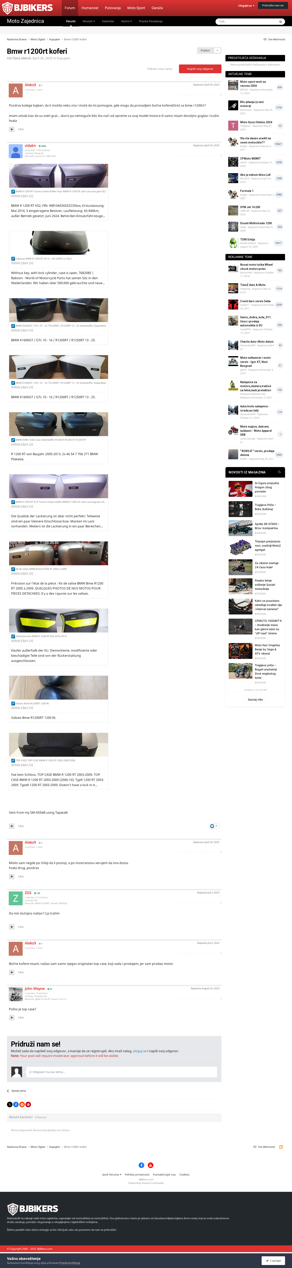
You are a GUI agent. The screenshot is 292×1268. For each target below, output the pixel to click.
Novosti (88, 21)
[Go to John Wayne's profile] (16, 994)
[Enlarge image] (13, 191)
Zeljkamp (245, 288)
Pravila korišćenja (70, 1263)
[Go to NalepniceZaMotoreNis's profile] (233, 385)
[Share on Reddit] (22, 1104)
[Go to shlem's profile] (233, 162)
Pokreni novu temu (159, 69)
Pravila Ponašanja (150, 21)
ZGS (28, 892)
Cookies (184, 1174)
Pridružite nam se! (273, 5)
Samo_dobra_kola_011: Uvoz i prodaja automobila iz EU (255, 321)
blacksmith (246, 272)
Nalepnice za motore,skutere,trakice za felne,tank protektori (255, 386)
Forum (70, 8)
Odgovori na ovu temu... (48, 1072)
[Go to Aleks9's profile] (16, 90)
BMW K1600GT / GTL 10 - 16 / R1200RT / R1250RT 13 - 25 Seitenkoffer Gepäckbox (61, 325)
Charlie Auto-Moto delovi (257, 341)
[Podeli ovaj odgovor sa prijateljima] (220, 94)
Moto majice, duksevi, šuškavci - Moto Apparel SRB (256, 430)
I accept (275, 1260)
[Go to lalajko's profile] (233, 142)
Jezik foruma (111, 1174)
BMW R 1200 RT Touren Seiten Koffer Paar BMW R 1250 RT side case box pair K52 (61, 191)
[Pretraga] (280, 21)
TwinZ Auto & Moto (253, 284)
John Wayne (35, 988)
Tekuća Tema (263, 21)
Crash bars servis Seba (255, 301)
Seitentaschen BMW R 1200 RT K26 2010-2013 (41, 636)
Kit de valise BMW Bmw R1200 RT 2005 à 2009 (41, 569)
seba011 (245, 305)
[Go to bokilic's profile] (233, 454)
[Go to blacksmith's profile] (233, 268)
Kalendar (108, 21)
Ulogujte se (245, 5)
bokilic (243, 458)
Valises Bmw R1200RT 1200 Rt (32, 703)
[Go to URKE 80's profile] (233, 210)
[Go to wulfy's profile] (233, 227)
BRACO (244, 89)
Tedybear (245, 126)
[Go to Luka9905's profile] (233, 321)
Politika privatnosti (137, 1174)
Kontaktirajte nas (164, 1174)
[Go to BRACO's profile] (233, 85)
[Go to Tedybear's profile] (233, 126)
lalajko (243, 146)
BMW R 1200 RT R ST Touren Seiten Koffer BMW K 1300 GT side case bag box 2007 (61, 502)
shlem (243, 162)
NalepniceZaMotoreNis (253, 394)
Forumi (70, 21)
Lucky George (247, 438)
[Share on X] (10, 1104)
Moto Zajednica (25, 21)
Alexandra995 (248, 345)
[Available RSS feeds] (281, 1147)
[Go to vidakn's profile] (16, 151)
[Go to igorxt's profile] (233, 361)
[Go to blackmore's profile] (233, 105)
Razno (125, 21)
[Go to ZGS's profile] (16, 898)
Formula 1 (246, 190)
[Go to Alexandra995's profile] (233, 345)
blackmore (246, 110)
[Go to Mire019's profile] (233, 178)
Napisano (206, 84)
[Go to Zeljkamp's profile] (233, 288)
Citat (21, 129)
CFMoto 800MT (250, 158)
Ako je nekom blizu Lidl (255, 174)
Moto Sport (136, 8)
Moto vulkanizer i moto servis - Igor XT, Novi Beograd (255, 361)
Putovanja (113, 8)
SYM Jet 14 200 (250, 207)
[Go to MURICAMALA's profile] (233, 243)
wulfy (243, 227)
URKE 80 (244, 210)
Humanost (90, 8)
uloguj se (140, 1051)
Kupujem (63, 58)
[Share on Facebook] (16, 1104)
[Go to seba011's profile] (233, 305)
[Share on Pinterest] (28, 1104)
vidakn (30, 145)
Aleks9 (26, 58)
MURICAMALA (248, 243)
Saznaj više (255, 699)
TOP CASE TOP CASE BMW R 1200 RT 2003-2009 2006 (45, 760)
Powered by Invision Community (146, 1183)
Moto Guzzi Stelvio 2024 (256, 122)
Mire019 (244, 178)
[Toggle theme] (279, 472)
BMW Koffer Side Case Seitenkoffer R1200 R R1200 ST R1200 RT (51, 439)
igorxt (243, 369)
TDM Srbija (247, 239)
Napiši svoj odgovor (200, 69)
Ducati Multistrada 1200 (256, 223)
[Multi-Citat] (12, 129)
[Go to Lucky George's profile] (233, 430)
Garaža (157, 8)
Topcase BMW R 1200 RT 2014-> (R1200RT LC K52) (44, 258)
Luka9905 (245, 329)
